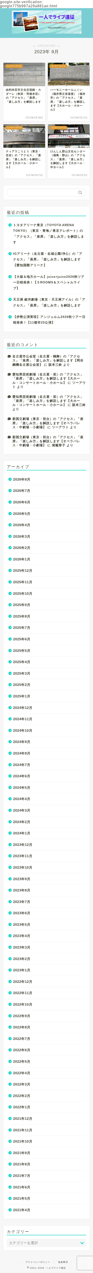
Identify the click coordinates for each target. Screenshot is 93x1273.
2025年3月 (21, 673)
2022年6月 (21, 1050)
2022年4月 (21, 1073)
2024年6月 (21, 776)
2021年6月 (21, 1187)
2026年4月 (21, 525)
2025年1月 (21, 696)
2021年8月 (21, 1164)
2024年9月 (21, 742)
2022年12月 (23, 982)
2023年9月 (21, 879)
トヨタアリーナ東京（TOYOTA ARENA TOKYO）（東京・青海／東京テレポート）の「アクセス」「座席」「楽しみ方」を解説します (48, 233)
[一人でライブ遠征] (46, 28)
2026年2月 (21, 548)
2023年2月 (21, 959)
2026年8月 (21, 479)
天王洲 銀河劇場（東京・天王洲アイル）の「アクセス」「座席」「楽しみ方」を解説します (49, 302)
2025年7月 (21, 628)
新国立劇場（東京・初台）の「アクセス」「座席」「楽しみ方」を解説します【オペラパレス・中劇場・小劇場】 (48, 423)
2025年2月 (21, 685)
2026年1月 (21, 559)
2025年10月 (23, 593)
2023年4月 (21, 936)
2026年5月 (21, 514)
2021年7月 (21, 1176)
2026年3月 (21, 536)
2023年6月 (21, 913)
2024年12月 (23, 708)
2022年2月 (21, 1096)
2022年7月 (21, 1039)
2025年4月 (21, 662)
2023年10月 (23, 867)
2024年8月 (21, 753)
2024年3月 (21, 810)
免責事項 (63, 1262)
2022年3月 (21, 1084)
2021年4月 (21, 1210)
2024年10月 (23, 730)
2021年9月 (21, 1153)
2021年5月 (21, 1198)
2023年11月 (23, 856)
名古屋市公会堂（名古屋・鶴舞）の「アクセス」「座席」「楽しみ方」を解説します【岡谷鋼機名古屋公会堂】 (48, 360)
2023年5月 (21, 924)
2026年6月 (21, 502)
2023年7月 (21, 902)
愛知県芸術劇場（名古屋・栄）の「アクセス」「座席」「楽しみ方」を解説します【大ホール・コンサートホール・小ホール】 (48, 378)
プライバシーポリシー (37, 1262)
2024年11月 (23, 719)
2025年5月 (21, 651)
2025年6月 (21, 639)
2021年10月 (23, 1141)
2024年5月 (21, 787)
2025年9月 (21, 605)
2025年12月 (23, 570)
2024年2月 (21, 822)
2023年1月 (21, 970)
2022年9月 (21, 1016)
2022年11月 (23, 993)
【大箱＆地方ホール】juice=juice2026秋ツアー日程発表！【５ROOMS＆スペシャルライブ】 (48, 282)
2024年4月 (21, 799)
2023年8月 (21, 890)
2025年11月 (23, 582)
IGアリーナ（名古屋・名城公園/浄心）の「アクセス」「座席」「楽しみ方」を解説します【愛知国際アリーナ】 (47, 259)
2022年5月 (21, 1061)
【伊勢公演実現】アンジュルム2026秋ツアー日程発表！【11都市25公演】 (49, 319)
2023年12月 (23, 845)
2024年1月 (21, 833)
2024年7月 (21, 765)
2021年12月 (23, 1118)
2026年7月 (21, 491)
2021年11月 (23, 1130)
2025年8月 (21, 616)
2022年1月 (21, 1107)
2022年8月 (21, 1027)
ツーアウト (60, 427)
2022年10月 (23, 1004)
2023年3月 (21, 947)
